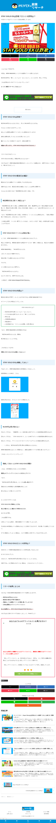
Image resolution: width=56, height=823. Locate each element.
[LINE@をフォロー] (14, 702)
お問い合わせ (10, 813)
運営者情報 (46, 813)
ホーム (9, 811)
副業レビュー (5, 680)
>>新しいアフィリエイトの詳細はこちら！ (28, 673)
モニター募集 (46, 811)
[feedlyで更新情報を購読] (41, 702)
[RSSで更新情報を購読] (28, 705)
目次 (26, 109)
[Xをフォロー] (14, 698)
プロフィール (28, 813)
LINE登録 (28, 811)
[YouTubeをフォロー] (41, 698)
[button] (46, 59)
